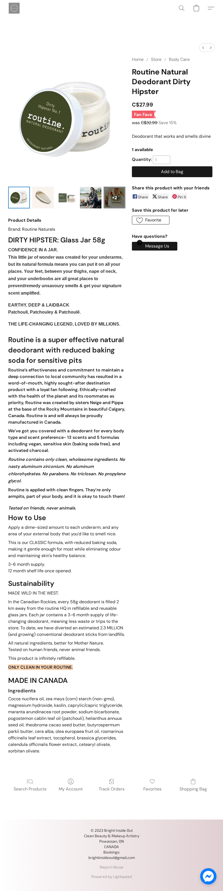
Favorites (152, 789)
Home (138, 59)
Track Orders (112, 789)
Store (156, 59)
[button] (14, 8)
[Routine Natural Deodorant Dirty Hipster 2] (67, 197)
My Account (71, 789)
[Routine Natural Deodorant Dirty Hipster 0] (19, 197)
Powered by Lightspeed (111, 876)
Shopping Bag (193, 789)
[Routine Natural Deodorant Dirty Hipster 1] (43, 197)
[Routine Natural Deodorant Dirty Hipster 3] (91, 197)
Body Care (179, 59)
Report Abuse (111, 867)
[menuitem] (203, 48)
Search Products (30, 789)
